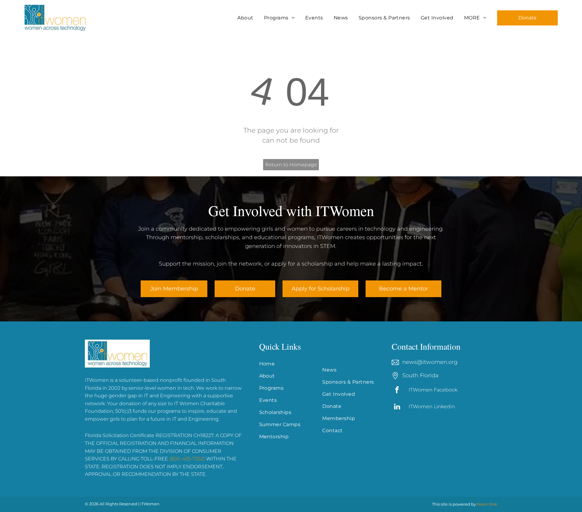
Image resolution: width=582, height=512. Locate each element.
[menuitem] (246, 18)
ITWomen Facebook (433, 390)
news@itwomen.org (429, 362)
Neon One (487, 504)
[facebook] (397, 391)
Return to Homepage (291, 165)
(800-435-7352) (187, 459)
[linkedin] (397, 407)
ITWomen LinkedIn (432, 406)
